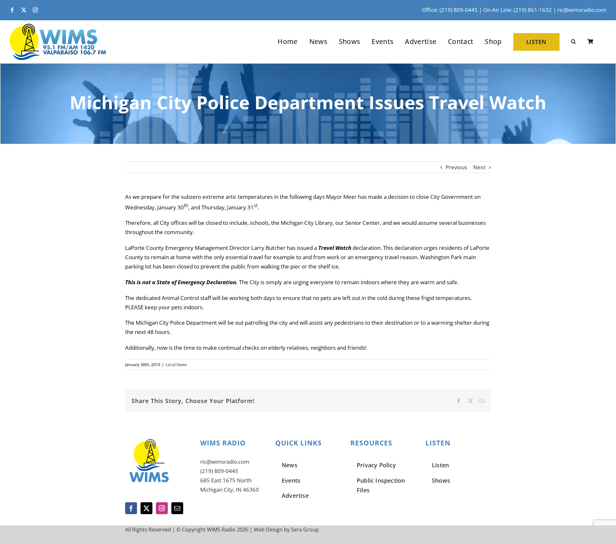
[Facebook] (131, 508)
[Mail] (177, 508)
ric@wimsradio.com (581, 9)
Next (479, 167)
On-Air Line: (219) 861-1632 (517, 9)
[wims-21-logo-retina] (58, 26)
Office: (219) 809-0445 (450, 9)
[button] (573, 41)
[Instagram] (162, 508)
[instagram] (35, 10)
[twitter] (23, 10)
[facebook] (12, 10)
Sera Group (305, 529)
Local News (176, 364)
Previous (456, 167)
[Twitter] (146, 508)
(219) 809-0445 (219, 471)
